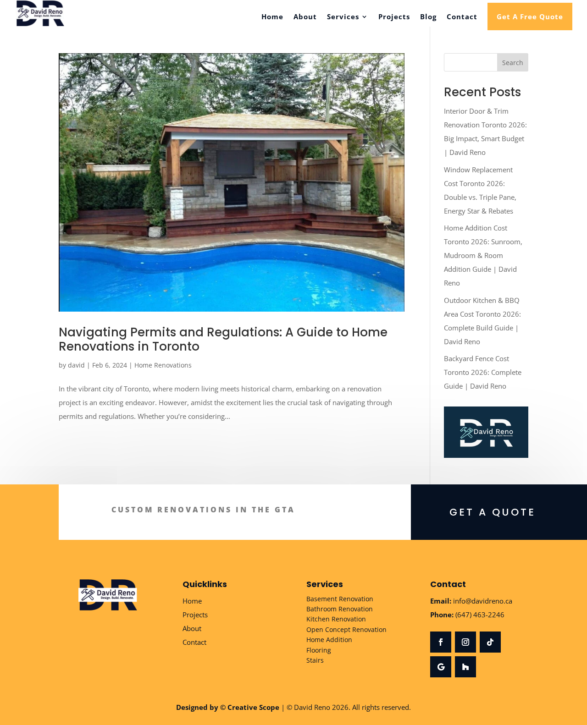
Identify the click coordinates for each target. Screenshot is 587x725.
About (305, 17)
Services (343, 17)
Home (272, 17)
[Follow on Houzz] (465, 666)
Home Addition (329, 639)
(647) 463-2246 (479, 614)
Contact (462, 17)
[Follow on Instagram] (465, 642)
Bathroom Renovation (339, 608)
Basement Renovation (339, 598)
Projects (394, 17)
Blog (428, 17)
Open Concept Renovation (346, 629)
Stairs (315, 660)
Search (512, 62)
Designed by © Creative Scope (227, 707)
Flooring (318, 650)
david (76, 365)
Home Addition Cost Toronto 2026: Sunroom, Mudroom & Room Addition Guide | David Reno (483, 255)
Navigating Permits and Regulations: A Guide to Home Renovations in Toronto (223, 339)
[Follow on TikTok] (490, 642)
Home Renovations (163, 365)
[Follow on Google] (440, 666)
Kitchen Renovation (336, 619)
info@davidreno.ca (482, 600)
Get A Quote (492, 512)
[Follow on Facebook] (440, 642)
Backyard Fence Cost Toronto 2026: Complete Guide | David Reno (482, 372)
